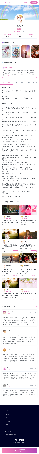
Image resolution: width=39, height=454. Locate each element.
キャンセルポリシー (8, 428)
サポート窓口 (7, 421)
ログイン (26, 2)
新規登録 (34, 2)
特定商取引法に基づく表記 (10, 434)
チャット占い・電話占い (5, 6)
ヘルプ (5, 417)
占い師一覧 (6, 414)
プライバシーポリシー (9, 431)
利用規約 (6, 424)
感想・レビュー (32, 82)
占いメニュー (19, 82)
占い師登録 (6, 411)
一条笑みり (13, 6)
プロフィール (6, 82)
